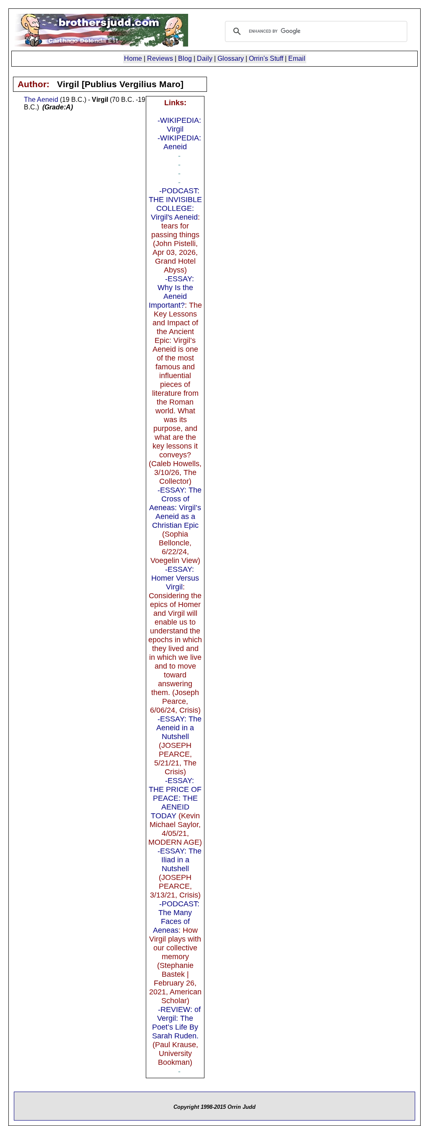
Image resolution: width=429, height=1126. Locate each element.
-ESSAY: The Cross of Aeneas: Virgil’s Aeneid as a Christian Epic (175, 507)
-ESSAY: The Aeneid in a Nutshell (179, 728)
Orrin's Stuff (266, 58)
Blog (185, 58)
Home (133, 58)
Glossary (230, 58)
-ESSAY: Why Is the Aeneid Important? (171, 292)
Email (296, 58)
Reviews (160, 58)
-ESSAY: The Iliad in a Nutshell (180, 860)
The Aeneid (41, 99)
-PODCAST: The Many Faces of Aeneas (176, 917)
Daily (204, 58)
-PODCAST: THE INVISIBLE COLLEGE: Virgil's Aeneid (175, 204)
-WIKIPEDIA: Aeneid (179, 142)
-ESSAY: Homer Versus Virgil (175, 578)
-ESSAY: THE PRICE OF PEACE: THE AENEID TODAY (175, 798)
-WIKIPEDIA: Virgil (179, 124)
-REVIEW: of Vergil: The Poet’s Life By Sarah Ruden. (176, 1022)
